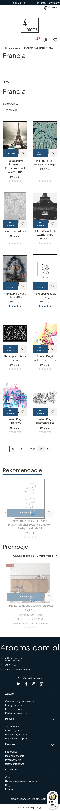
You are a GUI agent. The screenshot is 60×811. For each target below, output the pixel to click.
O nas (8, 777)
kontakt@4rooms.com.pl (17, 669)
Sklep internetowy (26, 808)
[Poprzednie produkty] (21, 449)
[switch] (53, 806)
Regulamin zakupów (16, 738)
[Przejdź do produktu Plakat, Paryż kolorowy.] (15, 396)
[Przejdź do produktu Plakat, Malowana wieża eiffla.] (15, 271)
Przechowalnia (13, 759)
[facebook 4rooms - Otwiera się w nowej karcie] (26, 684)
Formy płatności (14, 705)
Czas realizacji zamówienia (19, 701)
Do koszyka (10, 153)
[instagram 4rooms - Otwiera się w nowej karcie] (41, 684)
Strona (31, 449)
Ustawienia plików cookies (19, 781)
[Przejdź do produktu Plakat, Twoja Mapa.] (15, 208)
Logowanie (11, 751)
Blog (8, 785)
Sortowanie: (10, 103)
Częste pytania (13, 730)
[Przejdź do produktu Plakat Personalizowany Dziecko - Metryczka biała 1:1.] (30, 499)
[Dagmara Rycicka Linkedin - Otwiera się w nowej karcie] (19, 684)
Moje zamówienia (14, 755)
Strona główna (12, 48)
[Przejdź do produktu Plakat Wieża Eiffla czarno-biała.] (45, 208)
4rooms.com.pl (30, 647)
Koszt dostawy (13, 709)
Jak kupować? (13, 726)
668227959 (10, 665)
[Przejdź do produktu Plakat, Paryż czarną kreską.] (45, 396)
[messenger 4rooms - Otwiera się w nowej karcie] (34, 684)
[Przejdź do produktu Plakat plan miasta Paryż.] (15, 333)
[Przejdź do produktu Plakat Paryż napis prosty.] (45, 271)
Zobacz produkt (40, 153)
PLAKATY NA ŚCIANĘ (34, 48)
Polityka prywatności (17, 734)
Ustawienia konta (14, 763)
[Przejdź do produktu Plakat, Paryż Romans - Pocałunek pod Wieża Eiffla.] (15, 138)
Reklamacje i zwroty (16, 713)
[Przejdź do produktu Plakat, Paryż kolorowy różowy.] (45, 333)
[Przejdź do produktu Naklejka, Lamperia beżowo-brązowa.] (30, 583)
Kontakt (9, 789)
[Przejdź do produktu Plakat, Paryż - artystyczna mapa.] (45, 138)
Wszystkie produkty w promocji (32, 555)
